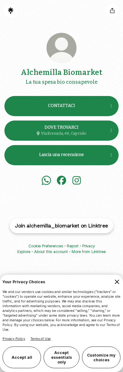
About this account (51, 251)
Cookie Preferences (45, 246)
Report (73, 246)
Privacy (88, 246)
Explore (23, 251)
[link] (46, 180)
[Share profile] (112, 10)
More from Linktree (89, 251)
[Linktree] (10, 10)
